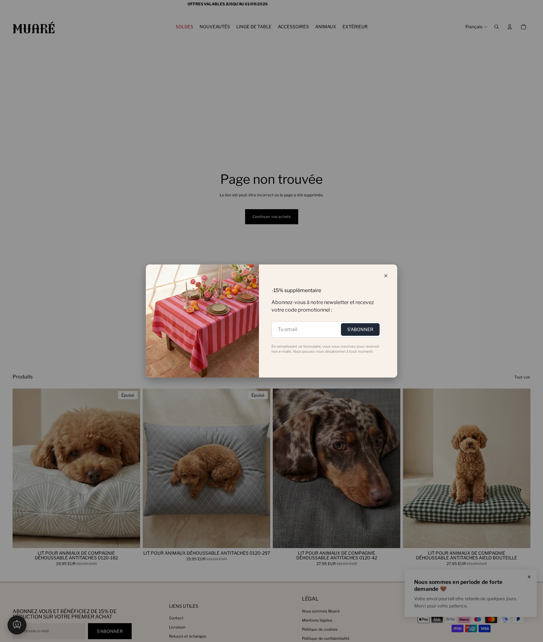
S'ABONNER (360, 329)
